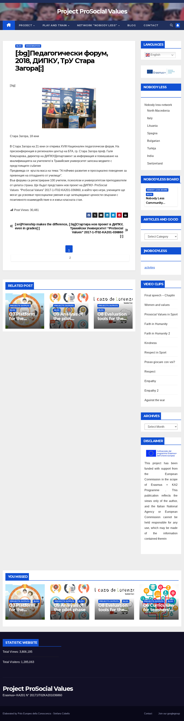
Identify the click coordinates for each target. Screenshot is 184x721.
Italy (150, 118)
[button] (171, 25)
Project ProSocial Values (92, 11)
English (155, 54)
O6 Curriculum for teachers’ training (158, 610)
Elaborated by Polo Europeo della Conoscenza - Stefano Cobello (36, 713)
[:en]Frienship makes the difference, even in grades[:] (41, 226)
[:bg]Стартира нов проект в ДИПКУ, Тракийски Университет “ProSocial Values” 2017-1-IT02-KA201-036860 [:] (96, 230)
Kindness (150, 343)
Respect (149, 371)
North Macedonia (158, 110)
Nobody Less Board (157, 190)
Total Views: (11, 651)
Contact (151, 25)
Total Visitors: (12, 661)
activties (149, 267)
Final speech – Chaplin (159, 295)
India (150, 155)
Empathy (150, 381)
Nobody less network (158, 104)
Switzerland (155, 163)
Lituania (152, 125)
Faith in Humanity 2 (157, 333)
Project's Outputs (19, 306)
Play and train (55, 25)
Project (26, 25)
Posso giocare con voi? (159, 362)
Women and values (157, 304)
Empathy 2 (151, 390)
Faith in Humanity (155, 323)
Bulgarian (153, 140)
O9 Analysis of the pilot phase (68, 318)
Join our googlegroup (169, 713)
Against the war (154, 400)
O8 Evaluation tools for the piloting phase (112, 318)
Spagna (152, 133)
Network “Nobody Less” (97, 25)
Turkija (151, 148)
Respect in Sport (155, 352)
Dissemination (33, 46)
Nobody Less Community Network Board (156, 203)
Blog (131, 25)
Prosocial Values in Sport (161, 314)
